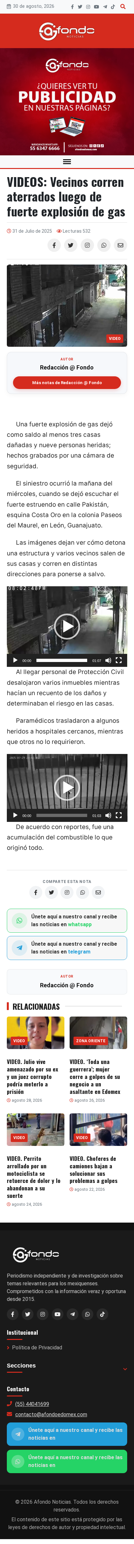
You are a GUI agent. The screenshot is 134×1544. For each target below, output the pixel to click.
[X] (80, 7)
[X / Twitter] (28, 1314)
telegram (79, 952)
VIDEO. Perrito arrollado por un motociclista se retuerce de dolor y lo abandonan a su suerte (33, 1177)
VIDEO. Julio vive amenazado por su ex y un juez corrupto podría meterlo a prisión (32, 1076)
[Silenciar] (108, 660)
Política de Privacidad (37, 1347)
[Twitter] (70, 245)
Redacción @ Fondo (67, 367)
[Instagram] (88, 7)
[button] (67, 627)
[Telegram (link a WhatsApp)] (72, 1314)
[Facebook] (72, 7)
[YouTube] (96, 7)
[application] (67, 626)
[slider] (61, 660)
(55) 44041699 (32, 1404)
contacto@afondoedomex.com (51, 1414)
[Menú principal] (67, 161)
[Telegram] (105, 7)
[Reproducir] (15, 660)
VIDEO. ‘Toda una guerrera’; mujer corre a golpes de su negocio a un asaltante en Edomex (95, 1076)
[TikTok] (113, 7)
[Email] (120, 245)
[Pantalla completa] (118, 660)
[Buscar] (123, 6)
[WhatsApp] (104, 245)
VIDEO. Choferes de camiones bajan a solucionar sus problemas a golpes (93, 1169)
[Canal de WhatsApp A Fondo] (67, 101)
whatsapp (80, 924)
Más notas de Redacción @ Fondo (67, 382)
